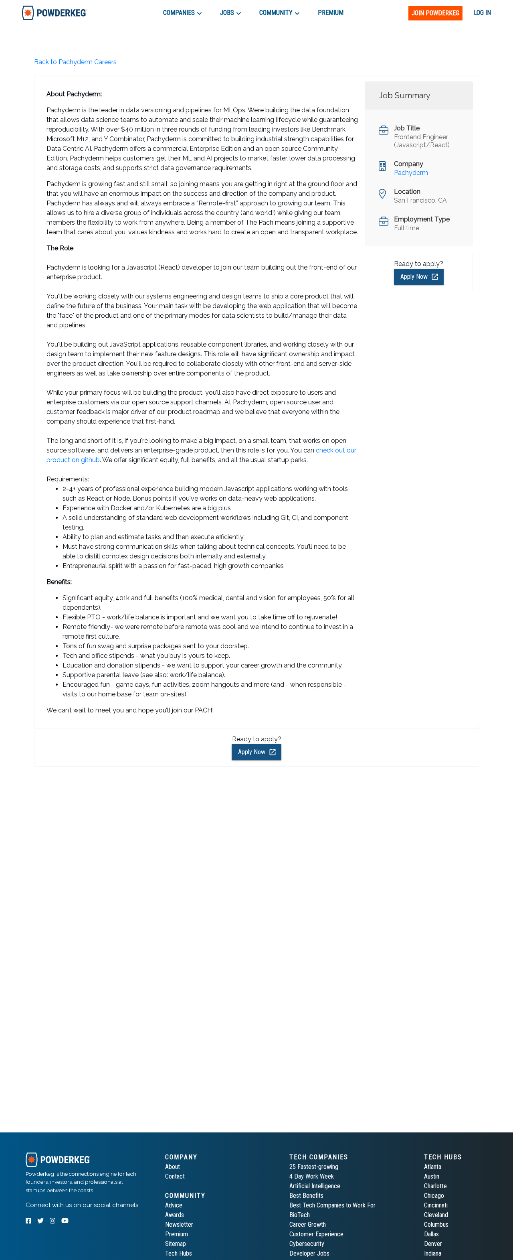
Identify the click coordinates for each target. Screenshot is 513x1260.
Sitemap (175, 1244)
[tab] (54, 12)
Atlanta (432, 1167)
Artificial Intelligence (314, 1186)
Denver (433, 1244)
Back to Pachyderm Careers (75, 62)
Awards (174, 1215)
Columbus (436, 1224)
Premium (176, 1234)
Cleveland (436, 1215)
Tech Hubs (178, 1253)
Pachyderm (411, 173)
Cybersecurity (306, 1244)
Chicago (434, 1195)
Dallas (431, 1234)
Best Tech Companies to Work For (332, 1205)
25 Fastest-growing (313, 1167)
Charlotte (435, 1186)
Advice (173, 1205)
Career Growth (307, 1224)
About (172, 1167)
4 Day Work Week (311, 1176)
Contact (175, 1176)
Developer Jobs (309, 1253)
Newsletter (179, 1224)
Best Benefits (306, 1195)
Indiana (432, 1253)
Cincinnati (436, 1205)
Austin (431, 1176)
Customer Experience (316, 1234)
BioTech (299, 1215)
